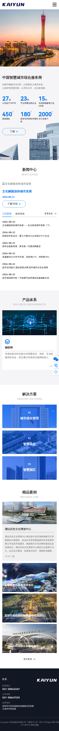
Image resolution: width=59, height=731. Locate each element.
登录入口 (33, 722)
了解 (12, 131)
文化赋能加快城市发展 (17, 191)
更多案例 (27, 659)
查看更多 (48, 213)
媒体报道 (20, 213)
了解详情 (12, 203)
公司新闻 (6, 213)
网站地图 (35, 725)
